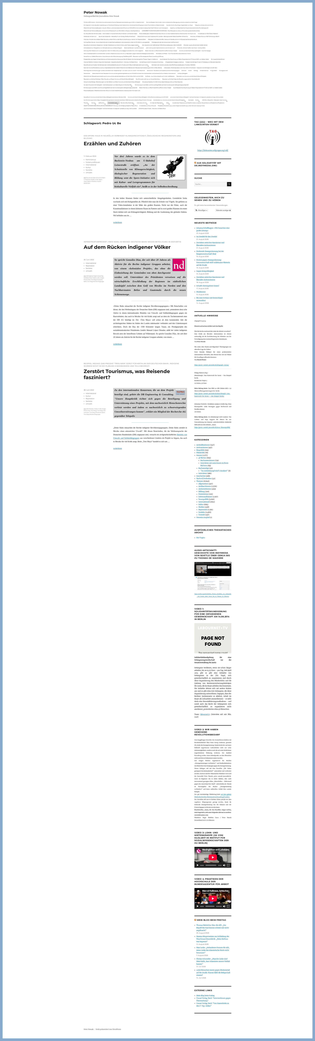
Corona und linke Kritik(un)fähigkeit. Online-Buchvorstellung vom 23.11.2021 (148, 97)
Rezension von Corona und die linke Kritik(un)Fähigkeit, (191, 76)
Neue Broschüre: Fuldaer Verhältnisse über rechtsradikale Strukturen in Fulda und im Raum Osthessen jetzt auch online (116, 65)
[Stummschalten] (224, 865)
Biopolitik (200, 450)
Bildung (201, 491)
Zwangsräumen (223, 70)
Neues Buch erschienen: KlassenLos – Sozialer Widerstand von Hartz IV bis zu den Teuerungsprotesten (111, 45)
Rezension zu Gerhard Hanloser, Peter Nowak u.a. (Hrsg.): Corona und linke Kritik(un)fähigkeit (109, 79)
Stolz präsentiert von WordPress (108, 1029)
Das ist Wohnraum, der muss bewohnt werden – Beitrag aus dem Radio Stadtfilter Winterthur (163, 36)
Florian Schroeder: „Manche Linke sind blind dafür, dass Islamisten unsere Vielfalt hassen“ (213, 961)
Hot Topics (200, 538)
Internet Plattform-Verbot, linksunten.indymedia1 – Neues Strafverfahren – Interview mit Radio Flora (110, 62)
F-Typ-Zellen (213, 70)
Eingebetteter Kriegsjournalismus (174, 62)
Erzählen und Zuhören (112, 143)
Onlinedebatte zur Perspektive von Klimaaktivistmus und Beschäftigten (103, 48)
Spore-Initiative (91, 181)
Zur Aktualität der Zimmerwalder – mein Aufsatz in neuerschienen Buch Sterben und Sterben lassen (110, 33)
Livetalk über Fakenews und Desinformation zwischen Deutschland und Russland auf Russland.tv (198, 103)
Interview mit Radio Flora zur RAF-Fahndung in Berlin (204, 36)
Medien (201, 507)
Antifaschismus (204, 486)
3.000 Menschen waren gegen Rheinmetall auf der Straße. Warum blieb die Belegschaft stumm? (213, 972)
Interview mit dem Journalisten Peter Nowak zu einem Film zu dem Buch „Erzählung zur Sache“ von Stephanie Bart (115, 39)
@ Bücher (202, 458)
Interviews (202, 473)
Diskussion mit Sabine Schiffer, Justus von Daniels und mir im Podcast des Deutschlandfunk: (172, 39)
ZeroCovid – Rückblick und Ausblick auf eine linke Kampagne (163, 70)
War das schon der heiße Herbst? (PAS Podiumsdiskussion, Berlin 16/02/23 (161, 45)
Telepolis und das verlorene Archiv (204, 25)
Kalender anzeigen (222, 210)
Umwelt (89, 173)
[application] (212, 857)
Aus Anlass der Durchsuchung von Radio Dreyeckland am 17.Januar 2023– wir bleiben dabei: (184, 59)
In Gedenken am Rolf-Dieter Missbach (208, 33)
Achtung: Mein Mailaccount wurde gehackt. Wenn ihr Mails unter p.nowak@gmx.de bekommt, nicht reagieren (113, 50)
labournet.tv (205, 714)
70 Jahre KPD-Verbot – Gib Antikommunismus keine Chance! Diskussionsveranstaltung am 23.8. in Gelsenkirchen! (114, 22)
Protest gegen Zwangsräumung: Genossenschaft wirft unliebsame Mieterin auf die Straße (213, 262)
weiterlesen (117, 222)
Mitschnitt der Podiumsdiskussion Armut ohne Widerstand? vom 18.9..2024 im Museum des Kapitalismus (112, 30)
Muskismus (201, 292)
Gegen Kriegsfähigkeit (205, 271)
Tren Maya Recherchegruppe (95, 281)
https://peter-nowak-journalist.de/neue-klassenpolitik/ (212, 427)
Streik (189, 70)
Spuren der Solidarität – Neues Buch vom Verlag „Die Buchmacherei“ (117, 36)
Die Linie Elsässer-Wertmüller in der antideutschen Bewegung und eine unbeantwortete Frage (171, 22)
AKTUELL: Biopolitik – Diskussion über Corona (214, 100)
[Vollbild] (228, 865)
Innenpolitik (203, 499)
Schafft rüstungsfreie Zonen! (207, 286)
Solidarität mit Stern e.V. (90, 36)
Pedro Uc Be (94, 179)
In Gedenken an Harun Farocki (147, 105)
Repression (90, 266)
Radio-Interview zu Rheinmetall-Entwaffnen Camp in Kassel (161, 50)
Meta (167, 103)
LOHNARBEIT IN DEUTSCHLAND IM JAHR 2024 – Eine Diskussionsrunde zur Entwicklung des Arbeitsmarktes (171, 30)
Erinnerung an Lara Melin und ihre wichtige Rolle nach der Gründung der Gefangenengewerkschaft (162, 85)
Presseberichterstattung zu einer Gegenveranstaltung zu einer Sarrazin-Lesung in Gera (181, 105)
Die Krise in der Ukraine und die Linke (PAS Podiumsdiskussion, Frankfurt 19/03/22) (173, 65)
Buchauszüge (203, 468)
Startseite (191, 100)
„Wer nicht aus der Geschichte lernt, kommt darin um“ (160, 48)
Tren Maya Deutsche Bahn (97, 412)
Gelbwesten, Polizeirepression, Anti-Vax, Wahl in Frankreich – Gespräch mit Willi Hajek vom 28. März (190, 67)
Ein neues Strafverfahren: (218, 59)
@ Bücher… (102, 103)
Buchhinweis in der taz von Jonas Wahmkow (148, 79)
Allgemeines (203, 484)
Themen (86, 103)
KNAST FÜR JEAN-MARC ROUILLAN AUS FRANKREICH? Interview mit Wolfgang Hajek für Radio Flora (111, 105)
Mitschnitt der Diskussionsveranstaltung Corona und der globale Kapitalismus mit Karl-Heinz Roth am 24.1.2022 (113, 76)
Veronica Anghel (202, 517)
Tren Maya (94, 410)
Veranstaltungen (112, 103)
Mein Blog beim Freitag (211, 920)
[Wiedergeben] (197, 865)
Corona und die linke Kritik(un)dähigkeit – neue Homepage (195, 50)
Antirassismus (202, 447)
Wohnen (183, 70)
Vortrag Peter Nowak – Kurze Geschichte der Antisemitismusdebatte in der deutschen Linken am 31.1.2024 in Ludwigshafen (117, 42)
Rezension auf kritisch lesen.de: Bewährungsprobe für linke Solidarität (181, 79)
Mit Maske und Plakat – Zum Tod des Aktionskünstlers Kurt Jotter (173, 53)
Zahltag (196, 70)
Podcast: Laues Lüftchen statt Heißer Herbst (195, 45)
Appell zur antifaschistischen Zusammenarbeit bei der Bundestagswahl (189, 28)
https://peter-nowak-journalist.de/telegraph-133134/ (211, 365)
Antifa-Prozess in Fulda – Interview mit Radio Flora (152, 108)
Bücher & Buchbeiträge (127, 103)
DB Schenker (90, 409)
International (91, 165)
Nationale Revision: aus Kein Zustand (134, 48)
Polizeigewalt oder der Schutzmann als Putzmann (165, 42)
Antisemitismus (204, 70)
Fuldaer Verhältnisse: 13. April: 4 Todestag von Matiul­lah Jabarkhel (203, 62)
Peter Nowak (95, 12)
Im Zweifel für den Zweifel (206, 237)
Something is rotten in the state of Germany (151, 62)
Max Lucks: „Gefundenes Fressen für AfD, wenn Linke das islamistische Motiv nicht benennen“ (212, 950)
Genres (93, 103)
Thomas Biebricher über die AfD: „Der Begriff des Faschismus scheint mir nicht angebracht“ (212, 927)
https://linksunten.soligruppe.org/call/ (212, 150)
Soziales (89, 170)
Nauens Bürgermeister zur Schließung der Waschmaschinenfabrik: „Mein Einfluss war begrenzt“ (212, 939)
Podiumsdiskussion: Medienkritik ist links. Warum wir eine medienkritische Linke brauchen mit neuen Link (167, 33)
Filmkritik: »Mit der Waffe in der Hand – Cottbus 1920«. (191, 48)
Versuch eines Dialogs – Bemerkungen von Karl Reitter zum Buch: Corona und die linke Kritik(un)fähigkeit (112, 82)
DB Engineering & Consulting (94, 276)
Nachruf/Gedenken (204, 479)
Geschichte (200, 476)
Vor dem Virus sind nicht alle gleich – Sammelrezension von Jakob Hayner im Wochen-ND (107, 85)
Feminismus (91, 160)
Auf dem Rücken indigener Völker (127, 247)
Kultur (88, 167)
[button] (201, 210)
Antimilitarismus (203, 445)
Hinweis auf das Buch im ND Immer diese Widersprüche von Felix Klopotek (162, 82)
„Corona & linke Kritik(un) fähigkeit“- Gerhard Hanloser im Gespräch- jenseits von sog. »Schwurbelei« (196, 97)
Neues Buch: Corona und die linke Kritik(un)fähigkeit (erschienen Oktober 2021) (105, 97)
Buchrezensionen (207, 460)
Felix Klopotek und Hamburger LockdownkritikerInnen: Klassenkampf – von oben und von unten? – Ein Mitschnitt (114, 70)
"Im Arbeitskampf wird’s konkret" (214, 471)
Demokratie (87, 73)
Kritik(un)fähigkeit (182, 73)
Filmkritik (200, 453)
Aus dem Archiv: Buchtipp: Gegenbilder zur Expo (179, 25)
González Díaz (88, 278)
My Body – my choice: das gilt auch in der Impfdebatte (159, 76)
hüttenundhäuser (93, 162)
